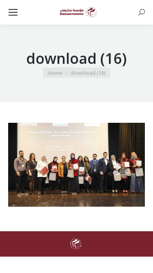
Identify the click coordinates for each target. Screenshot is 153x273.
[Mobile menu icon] (13, 12)
